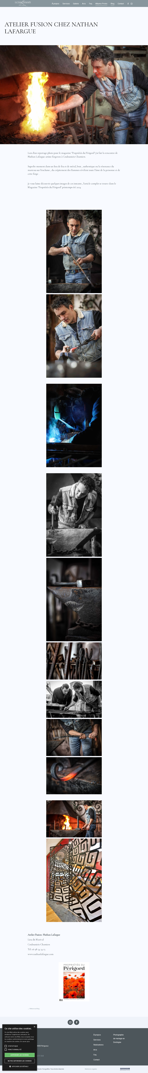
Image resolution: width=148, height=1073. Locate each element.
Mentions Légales (91, 1069)
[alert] (19, 1047)
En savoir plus (25, 1041)
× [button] (34, 1027)
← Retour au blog (33, 1008)
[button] (5, 1046)
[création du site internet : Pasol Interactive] (125, 1069)
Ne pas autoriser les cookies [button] (20, 1061)
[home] (23, 3)
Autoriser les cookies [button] (20, 1055)
